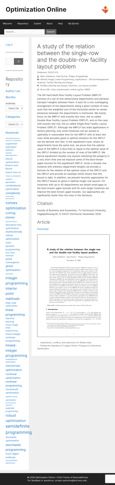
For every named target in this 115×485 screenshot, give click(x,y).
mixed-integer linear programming (12, 328)
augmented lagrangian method (11, 146)
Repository (23, 23)
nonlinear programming (14, 383)
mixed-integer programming (16, 350)
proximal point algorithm (11, 404)
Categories (13, 116)
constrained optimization (10, 197)
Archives (10, 103)
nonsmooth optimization (12, 391)
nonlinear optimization (13, 375)
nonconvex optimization (14, 368)
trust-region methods (12, 455)
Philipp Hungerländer (78, 76)
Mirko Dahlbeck (47, 76)
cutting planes (10, 215)
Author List (13, 91)
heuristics (72, 85)
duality (8, 243)
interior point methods (13, 293)
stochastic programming (16, 447)
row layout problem (88, 85)
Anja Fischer (61, 76)
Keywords (12, 132)
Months (11, 97)
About (49, 23)
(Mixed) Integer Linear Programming (57, 79)
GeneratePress (80, 477)
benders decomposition (11, 154)
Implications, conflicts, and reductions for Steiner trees (65, 342)
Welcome (7, 23)
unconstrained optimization (11, 461)
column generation (10, 180)
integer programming (17, 280)
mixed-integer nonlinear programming (13, 337)
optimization (11, 400)
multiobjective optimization (11, 360)
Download (43, 229)
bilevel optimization (12, 160)
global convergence (12, 261)
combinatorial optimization (13, 187)
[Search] (18, 61)
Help (60, 23)
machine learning (10, 320)
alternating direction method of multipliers (13, 139)
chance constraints (13, 176)
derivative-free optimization (13, 226)
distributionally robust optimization (14, 235)
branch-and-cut (13, 172)
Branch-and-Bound (12, 167)
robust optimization (16, 418)
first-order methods (10, 254)
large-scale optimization (11, 304)
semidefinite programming (19, 429)
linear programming (15, 312)
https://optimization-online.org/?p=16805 (70, 89)
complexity (13, 193)
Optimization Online (36, 9)
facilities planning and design (53, 85)
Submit (37, 23)
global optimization (13, 267)
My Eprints (73, 23)
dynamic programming (13, 248)
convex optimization (16, 205)
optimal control (11, 396)
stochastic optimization (12, 439)
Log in (9, 44)
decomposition (11, 221)
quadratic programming (12, 409)
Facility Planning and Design (60, 82)
